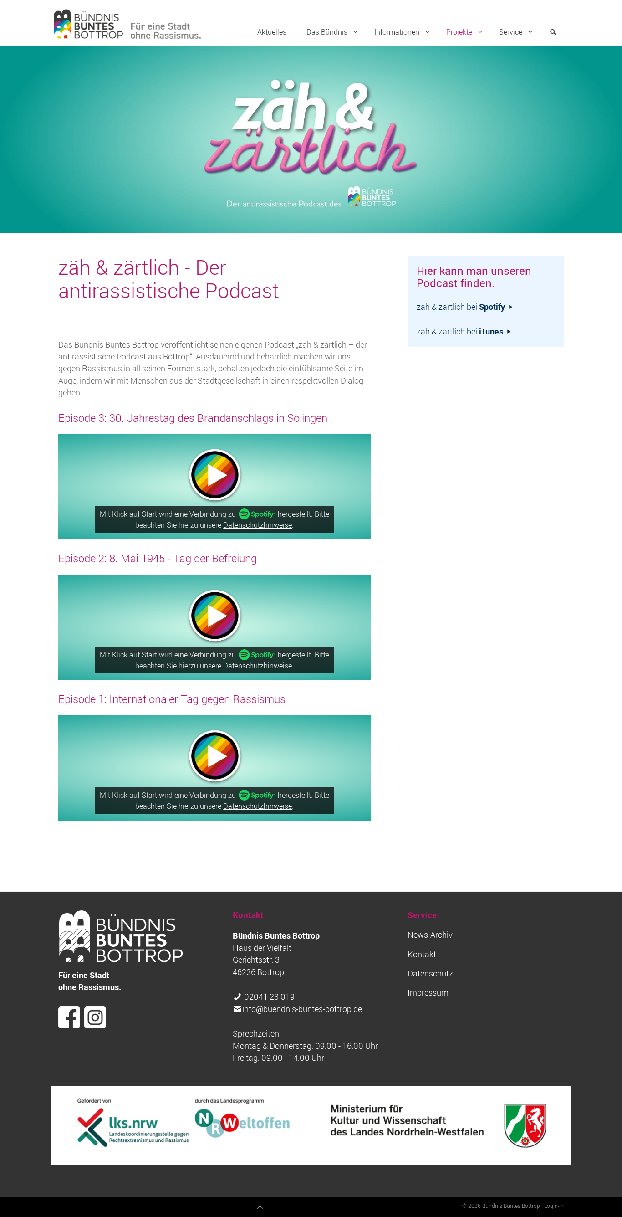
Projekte (459, 32)
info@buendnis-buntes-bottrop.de (302, 1009)
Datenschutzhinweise (257, 525)
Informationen (396, 32)
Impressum (428, 992)
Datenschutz (430, 973)
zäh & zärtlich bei (461, 307)
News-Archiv (430, 934)
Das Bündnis (326, 32)
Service (510, 32)
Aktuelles (271, 32)
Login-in (554, 1205)
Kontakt (422, 954)
